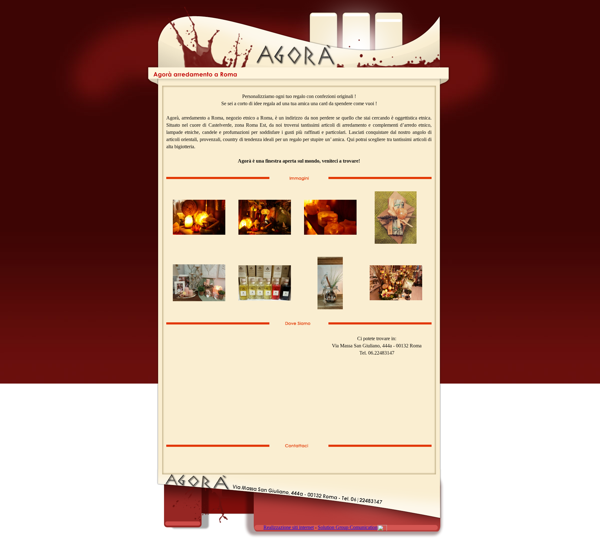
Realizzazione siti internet (288, 527)
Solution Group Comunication (348, 527)
